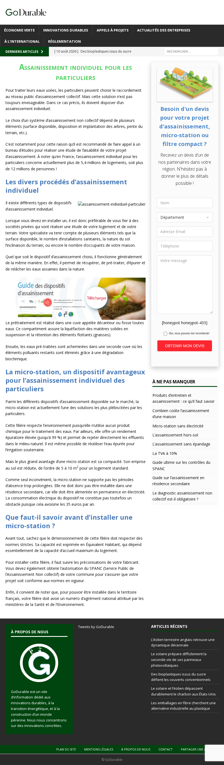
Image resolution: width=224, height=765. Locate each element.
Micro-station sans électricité (178, 425)
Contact (165, 749)
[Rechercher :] (191, 51)
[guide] (75, 316)
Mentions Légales (98, 749)
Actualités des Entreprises (163, 30)
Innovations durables (65, 30)
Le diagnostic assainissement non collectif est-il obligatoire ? (182, 496)
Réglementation (64, 41)
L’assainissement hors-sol (175, 435)
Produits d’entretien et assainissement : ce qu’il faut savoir (183, 398)
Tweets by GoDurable (96, 626)
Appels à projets (113, 30)
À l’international (22, 41)
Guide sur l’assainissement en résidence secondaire (178, 480)
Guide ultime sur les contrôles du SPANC (181, 465)
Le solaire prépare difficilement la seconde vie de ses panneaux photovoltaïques (179, 659)
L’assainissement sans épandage (181, 444)
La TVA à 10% (164, 453)
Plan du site (66, 749)
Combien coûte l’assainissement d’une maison (180, 413)
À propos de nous (135, 749)
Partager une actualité (200, 749)
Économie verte (19, 30)
